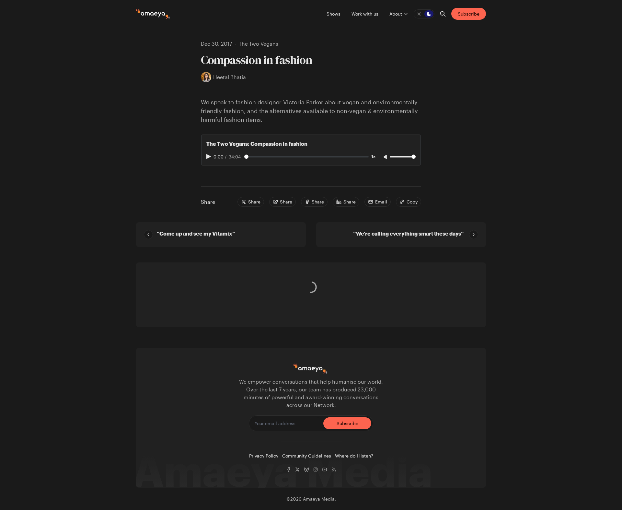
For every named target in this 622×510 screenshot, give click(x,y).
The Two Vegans (258, 44)
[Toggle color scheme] (424, 13)
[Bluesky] (306, 469)
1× (373, 157)
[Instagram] (315, 469)
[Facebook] (288, 469)
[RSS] (333, 469)
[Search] (443, 14)
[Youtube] (324, 469)
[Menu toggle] (406, 14)
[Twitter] (297, 469)
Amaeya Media (319, 499)
